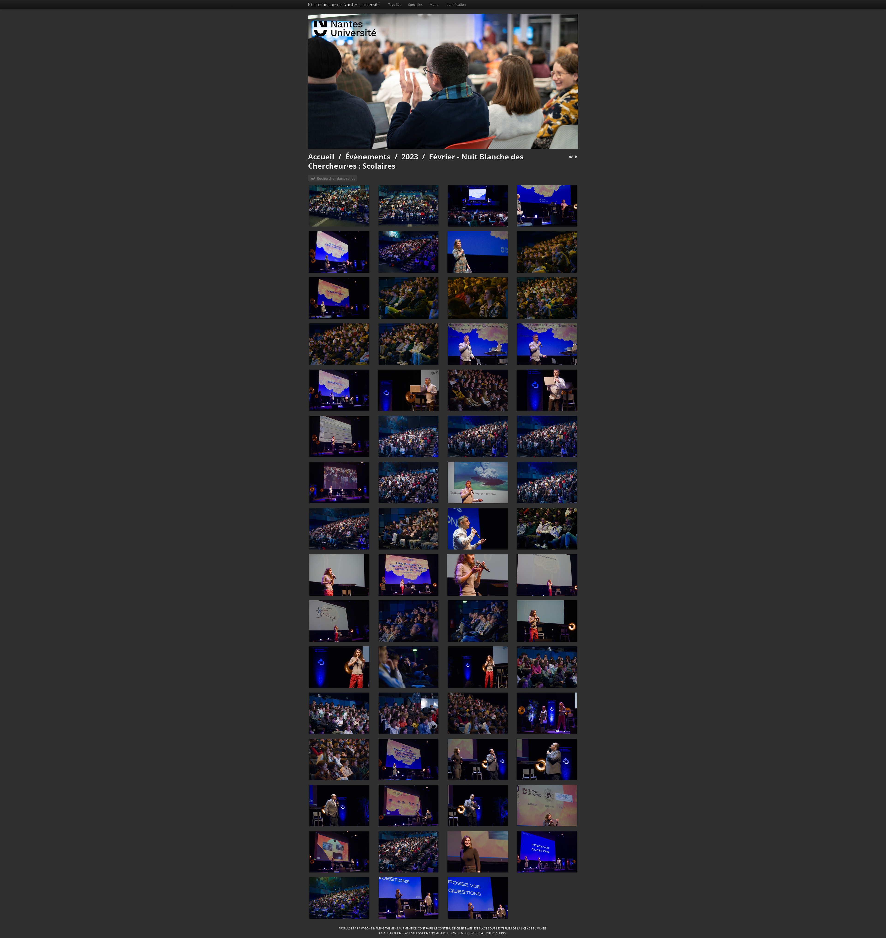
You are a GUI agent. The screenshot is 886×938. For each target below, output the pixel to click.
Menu (434, 4)
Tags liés (394, 4)
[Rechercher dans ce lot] (570, 157)
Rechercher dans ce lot (336, 178)
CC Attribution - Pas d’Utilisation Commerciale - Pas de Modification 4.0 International (443, 933)
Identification (456, 4)
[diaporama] (576, 157)
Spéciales (415, 4)
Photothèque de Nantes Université (344, 4)
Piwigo (363, 928)
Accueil (321, 156)
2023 (409, 156)
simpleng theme (383, 928)
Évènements (367, 156)
